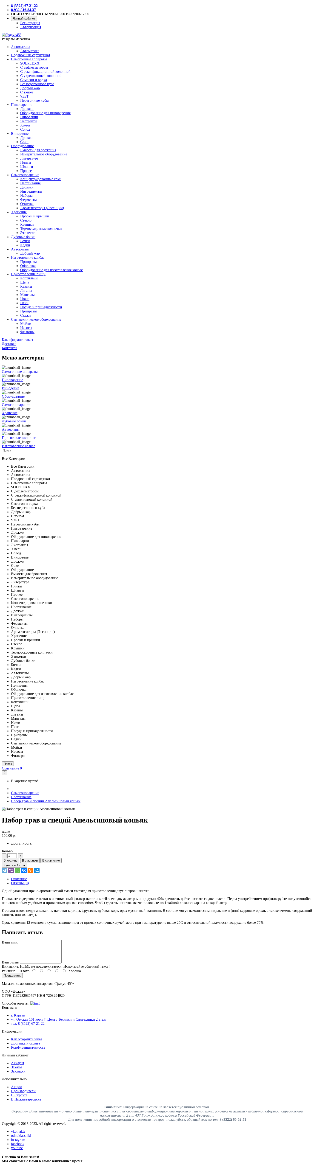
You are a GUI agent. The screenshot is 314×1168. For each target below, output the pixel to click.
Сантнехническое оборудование (36, 319)
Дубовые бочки (23, 237)
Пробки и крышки (34, 216)
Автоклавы (20, 249)
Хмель (25, 125)
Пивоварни (29, 117)
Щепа (24, 282)
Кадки (25, 245)
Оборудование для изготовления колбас (51, 270)
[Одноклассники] (30, 870)
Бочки (25, 241)
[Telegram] (4, 870)
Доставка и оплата (25, 1043)
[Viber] (11, 870)
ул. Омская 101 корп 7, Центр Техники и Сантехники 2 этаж (58, 1019)
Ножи (24, 299)
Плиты (25, 162)
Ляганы (26, 290)
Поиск (8, 764)
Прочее (26, 171)
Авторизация (30, 27)
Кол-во (7, 851)
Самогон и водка (33, 80)
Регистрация (30, 23)
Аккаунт (17, 1063)
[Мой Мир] (37, 870)
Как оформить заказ (26, 1039)
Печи (24, 303)
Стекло (25, 220)
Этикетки (27, 233)
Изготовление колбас (27, 257)
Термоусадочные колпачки (41, 228)
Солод (25, 129)
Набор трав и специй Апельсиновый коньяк (45, 801)
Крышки (27, 224)
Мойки (25, 324)
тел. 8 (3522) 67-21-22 (28, 1023)
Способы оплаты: (15, 1003)
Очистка (27, 204)
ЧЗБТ (24, 96)
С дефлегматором (34, 67)
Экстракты (28, 121)
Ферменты (28, 200)
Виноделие (20, 133)
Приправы (28, 262)
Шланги (26, 166)
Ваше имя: (10, 942)
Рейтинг (8, 971)
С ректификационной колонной (45, 71)
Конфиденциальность (28, 1047)
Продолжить (12, 975)
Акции (16, 1087)
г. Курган (18, 1015)
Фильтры (27, 332)
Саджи (25, 315)
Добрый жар (30, 88)
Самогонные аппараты (29, 59)
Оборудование (22, 146)
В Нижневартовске (26, 1099)
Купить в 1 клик (15, 865)
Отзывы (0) (20, 883)
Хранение (19, 212)
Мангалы (27, 295)
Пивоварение (21, 105)
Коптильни (29, 278)
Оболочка (28, 266)
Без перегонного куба (37, 84)
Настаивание (30, 183)
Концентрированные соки (40, 179)
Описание (19, 879)
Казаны (26, 286)
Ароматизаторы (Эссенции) (42, 208)
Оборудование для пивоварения (45, 113)
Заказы (16, 1067)
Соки (24, 142)
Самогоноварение (25, 175)
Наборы (26, 195)
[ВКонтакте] (24, 870)
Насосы (26, 328)
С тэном (26, 92)
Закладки (18, 1071)
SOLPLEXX (30, 63)
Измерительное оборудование (43, 154)
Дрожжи (27, 109)
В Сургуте (19, 1095)
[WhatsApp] (17, 870)
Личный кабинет (24, 18)
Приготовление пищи (28, 274)
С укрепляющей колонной (41, 76)
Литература (29, 158)
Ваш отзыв (10, 962)
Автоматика (20, 47)
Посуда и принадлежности (41, 307)
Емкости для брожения (38, 150)
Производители (23, 1091)
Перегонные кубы (34, 100)
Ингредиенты (31, 191)
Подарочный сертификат (30, 55)
